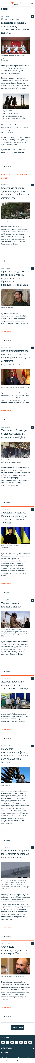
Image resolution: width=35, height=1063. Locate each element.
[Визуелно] (17, 1060)
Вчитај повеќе (17, 1028)
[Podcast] (25, 1042)
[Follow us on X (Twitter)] (7, 1042)
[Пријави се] (30, 1042)
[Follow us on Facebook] (3, 1042)
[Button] (7, 166)
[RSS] (21, 1042)
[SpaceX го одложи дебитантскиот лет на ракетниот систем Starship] (16, 101)
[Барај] (28, 1060)
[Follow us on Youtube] (12, 1042)
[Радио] (7, 1060)
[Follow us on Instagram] (16, 1042)
